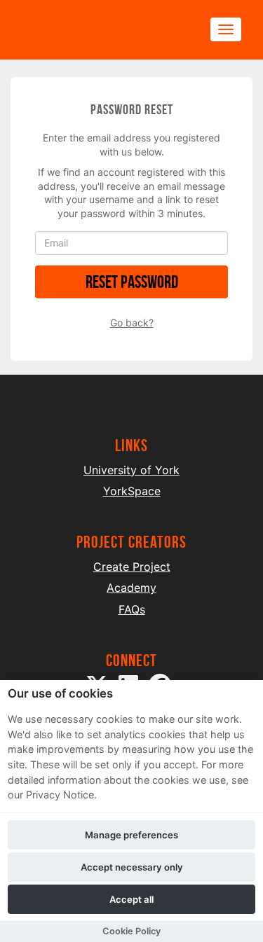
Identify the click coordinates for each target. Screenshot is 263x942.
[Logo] (88, 30)
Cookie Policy (131, 931)
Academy (131, 588)
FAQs (132, 609)
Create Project (131, 567)
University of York (131, 470)
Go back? (132, 322)
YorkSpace (132, 491)
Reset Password (132, 281)
